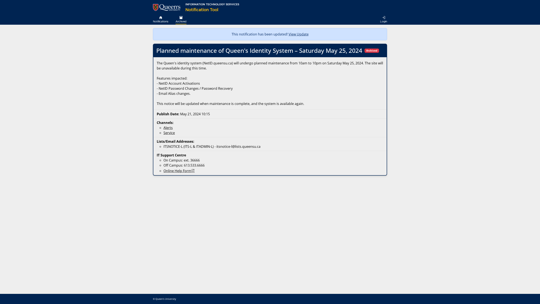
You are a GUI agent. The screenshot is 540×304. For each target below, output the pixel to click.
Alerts (168, 127)
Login (383, 21)
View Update (299, 34)
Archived (181, 21)
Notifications (160, 21)
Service (169, 132)
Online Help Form (177, 170)
